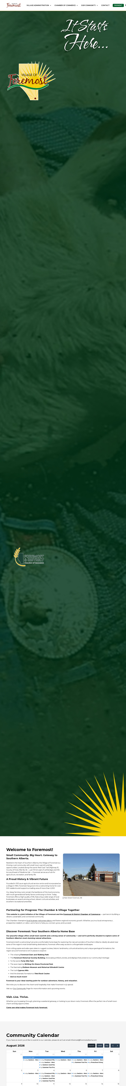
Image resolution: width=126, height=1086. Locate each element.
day (106, 1046)
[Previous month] (113, 1046)
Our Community (19, 989)
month (91, 1046)
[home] (13, 5)
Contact (105, 5)
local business (32, 921)
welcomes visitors (45, 921)
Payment (118, 5)
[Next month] (117, 1046)
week (100, 1046)
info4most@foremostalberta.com (83, 1040)
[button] (39, 5)
